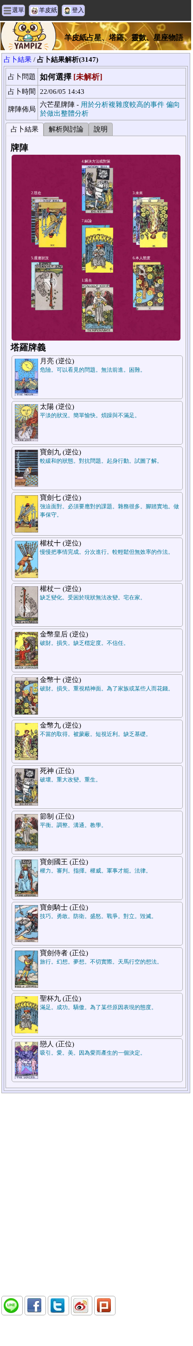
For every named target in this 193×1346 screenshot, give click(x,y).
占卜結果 (18, 59)
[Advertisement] (95, 1194)
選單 (18, 10)
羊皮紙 (48, 10)
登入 (78, 10)
